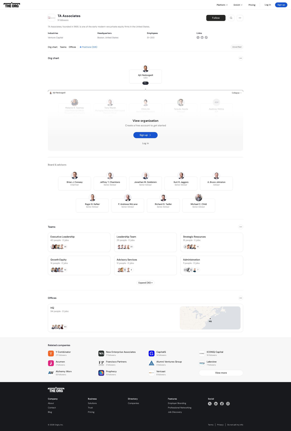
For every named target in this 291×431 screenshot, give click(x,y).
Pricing (91, 412)
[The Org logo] (56, 389)
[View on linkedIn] (202, 37)
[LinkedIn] (216, 403)
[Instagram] (228, 403)
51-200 (150, 37)
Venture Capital (55, 37)
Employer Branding (177, 403)
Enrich (237, 4)
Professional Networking (179, 407)
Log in (268, 4)
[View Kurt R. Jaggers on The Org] (181, 175)
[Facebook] (222, 403)
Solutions (92, 403)
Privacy (220, 425)
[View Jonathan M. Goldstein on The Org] (145, 175)
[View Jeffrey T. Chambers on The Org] (110, 175)
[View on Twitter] (198, 37)
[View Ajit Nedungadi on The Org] (145, 68)
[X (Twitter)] (210, 403)
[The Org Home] (12, 5)
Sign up (281, 4)
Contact (52, 407)
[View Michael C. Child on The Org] (198, 197)
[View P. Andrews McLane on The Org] (128, 197)
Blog (50, 412)
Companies (133, 403)
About (51, 403)
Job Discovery (175, 412)
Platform (221, 4)
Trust (90, 407)
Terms (210, 425)
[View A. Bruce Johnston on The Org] (216, 175)
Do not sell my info (235, 425)
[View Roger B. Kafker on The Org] (92, 197)
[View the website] (206, 37)
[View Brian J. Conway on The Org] (74, 175)
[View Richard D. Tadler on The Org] (163, 197)
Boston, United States (107, 37)
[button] (145, 76)
